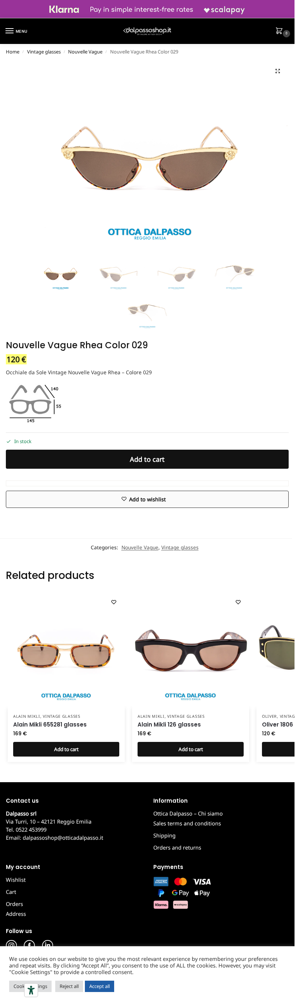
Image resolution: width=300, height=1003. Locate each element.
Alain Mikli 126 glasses (169, 724)
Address (16, 913)
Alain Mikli (26, 716)
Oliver (269, 716)
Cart (11, 891)
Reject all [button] (69, 986)
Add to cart (147, 459)
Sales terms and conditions (187, 823)
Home (12, 51)
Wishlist (16, 879)
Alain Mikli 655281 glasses (50, 724)
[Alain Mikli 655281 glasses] (66, 649)
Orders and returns (177, 847)
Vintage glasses (44, 51)
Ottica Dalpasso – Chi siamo (188, 813)
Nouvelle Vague (85, 51)
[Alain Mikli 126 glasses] (190, 649)
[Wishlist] (113, 602)
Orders (14, 903)
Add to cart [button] (66, 749)
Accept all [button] (99, 986)
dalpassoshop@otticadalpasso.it (63, 837)
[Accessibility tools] (31, 990)
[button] (280, 31)
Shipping (164, 835)
